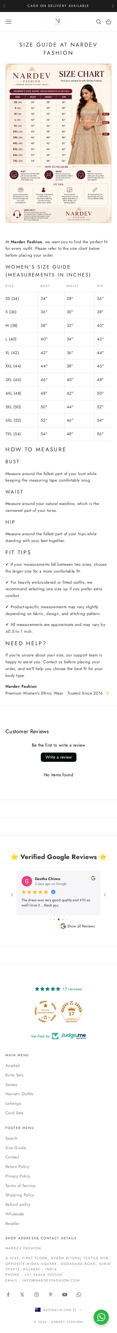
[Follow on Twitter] (22, 1294)
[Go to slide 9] (63, 919)
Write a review (58, 757)
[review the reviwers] (93, 878)
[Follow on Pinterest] (50, 1294)
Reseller (12, 1224)
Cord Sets (14, 1113)
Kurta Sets (14, 1075)
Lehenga (13, 1103)
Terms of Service (20, 1186)
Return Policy (17, 1167)
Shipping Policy (19, 1195)
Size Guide (15, 1148)
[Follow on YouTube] (64, 1294)
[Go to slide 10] (66, 919)
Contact (12, 1157)
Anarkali (12, 1066)
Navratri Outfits (19, 1094)
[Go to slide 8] (59, 919)
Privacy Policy (17, 1176)
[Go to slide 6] (50, 919)
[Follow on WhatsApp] (79, 1294)
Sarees (11, 1085)
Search (11, 1138)
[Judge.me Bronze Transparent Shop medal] (45, 1011)
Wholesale (14, 1214)
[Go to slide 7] (54, 919)
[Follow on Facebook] (8, 1294)
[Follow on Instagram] (36, 1294)
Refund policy (17, 1204)
